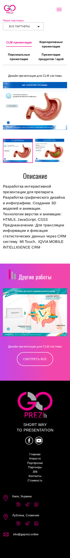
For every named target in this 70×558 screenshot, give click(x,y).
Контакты (35, 476)
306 (35, 471)
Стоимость (35, 480)
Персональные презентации (19, 57)
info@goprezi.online (26, 534)
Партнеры (35, 467)
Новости (35, 458)
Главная (34, 454)
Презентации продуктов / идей (51, 57)
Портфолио (35, 463)
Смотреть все (35, 359)
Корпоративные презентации (51, 44)
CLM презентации (19, 42)
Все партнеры (19, 26)
